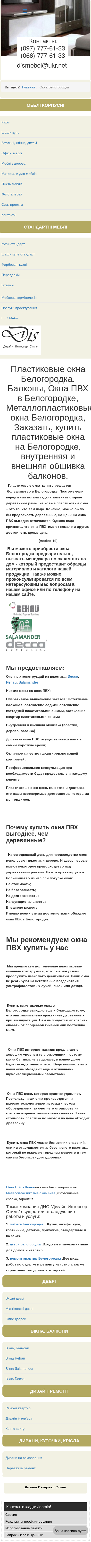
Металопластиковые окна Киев (30, 1192)
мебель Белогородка (27, 1223)
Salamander (28, 682)
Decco (73, 676)
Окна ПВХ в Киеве (20, 1186)
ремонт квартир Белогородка (35, 1258)
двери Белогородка (25, 1243)
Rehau (11, 682)
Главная (28, 86)
